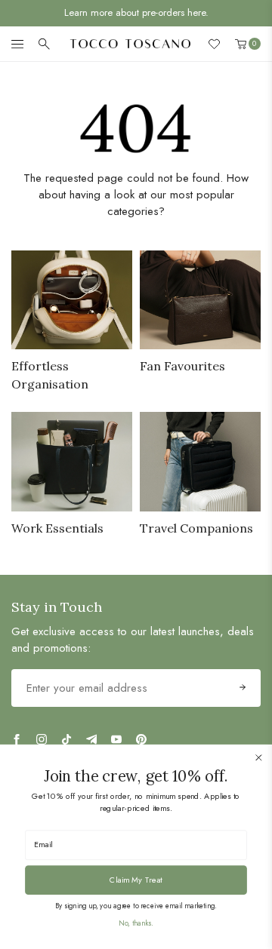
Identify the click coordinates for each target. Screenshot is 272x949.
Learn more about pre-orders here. (136, 12)
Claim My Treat (136, 880)
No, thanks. (136, 923)
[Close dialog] (258, 757)
